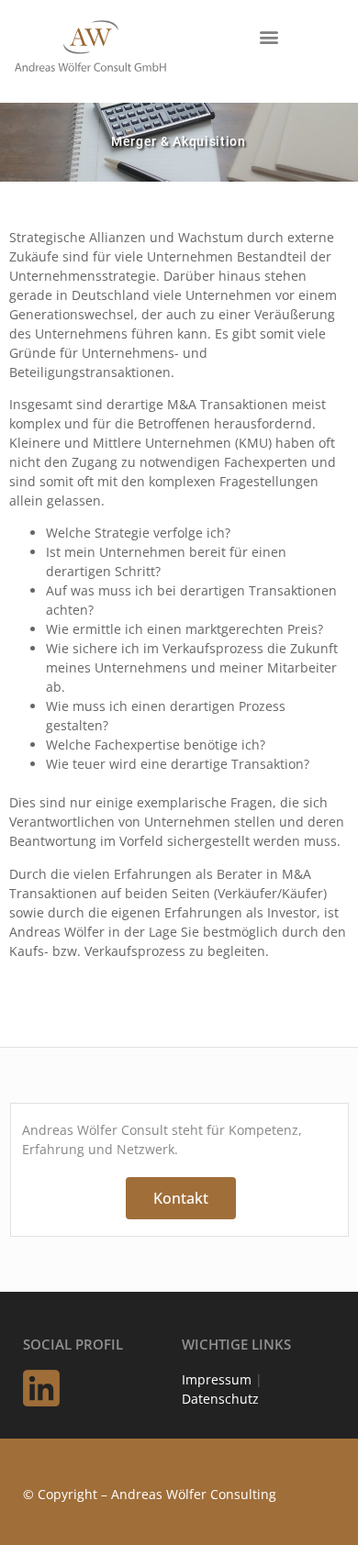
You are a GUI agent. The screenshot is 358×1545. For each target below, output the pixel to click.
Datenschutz (220, 1398)
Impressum (217, 1379)
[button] (268, 36)
